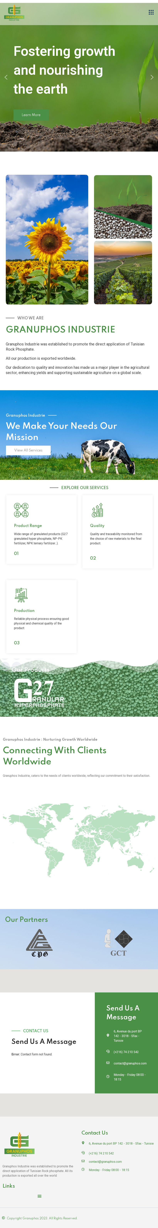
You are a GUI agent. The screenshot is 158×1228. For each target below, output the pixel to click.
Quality (96, 526)
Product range (27, 526)
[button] (151, 12)
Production (23, 610)
